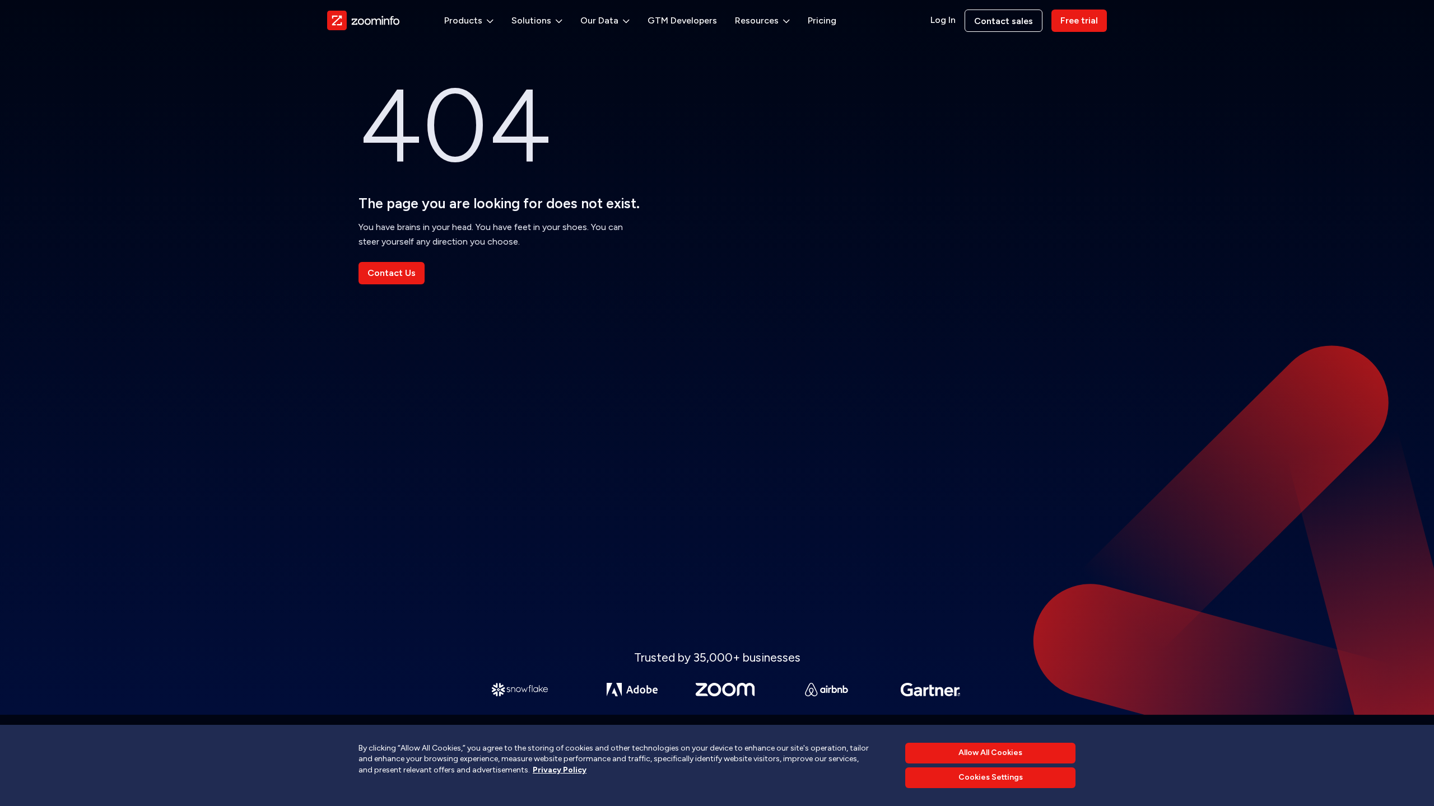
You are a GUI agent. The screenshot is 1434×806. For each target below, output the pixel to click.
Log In (943, 20)
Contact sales (1003, 21)
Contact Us (391, 273)
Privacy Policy (559, 770)
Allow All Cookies (990, 752)
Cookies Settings (990, 777)
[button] (468, 20)
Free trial (1079, 20)
